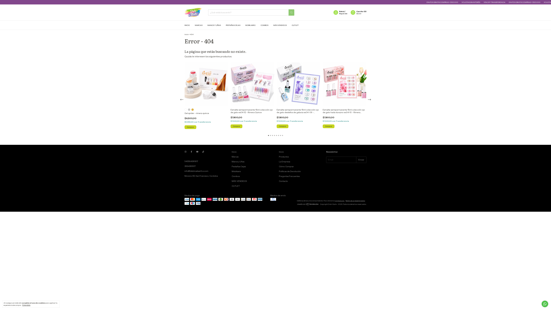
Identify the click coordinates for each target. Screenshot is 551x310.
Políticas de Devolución (290, 171)
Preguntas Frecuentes (289, 176)
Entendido (26, 305)
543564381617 (191, 161)
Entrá (341, 11)
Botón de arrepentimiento (355, 201)
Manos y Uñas (214, 25)
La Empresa (284, 161)
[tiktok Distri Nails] (203, 152)
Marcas (198, 25)
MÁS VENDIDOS (280, 25)
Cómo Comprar (286, 166)
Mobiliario (250, 25)
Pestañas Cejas (233, 25)
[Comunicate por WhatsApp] (545, 304)
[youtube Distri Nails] (197, 152)
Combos (264, 25)
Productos (284, 156)
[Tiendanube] (308, 205)
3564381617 (190, 166)
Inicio (187, 25)
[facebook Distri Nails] (191, 152)
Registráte (343, 13)
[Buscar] (291, 12)
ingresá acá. (340, 201)
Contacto (283, 181)
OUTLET (295, 25)
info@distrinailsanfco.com (196, 171)
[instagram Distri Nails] (186, 152)
